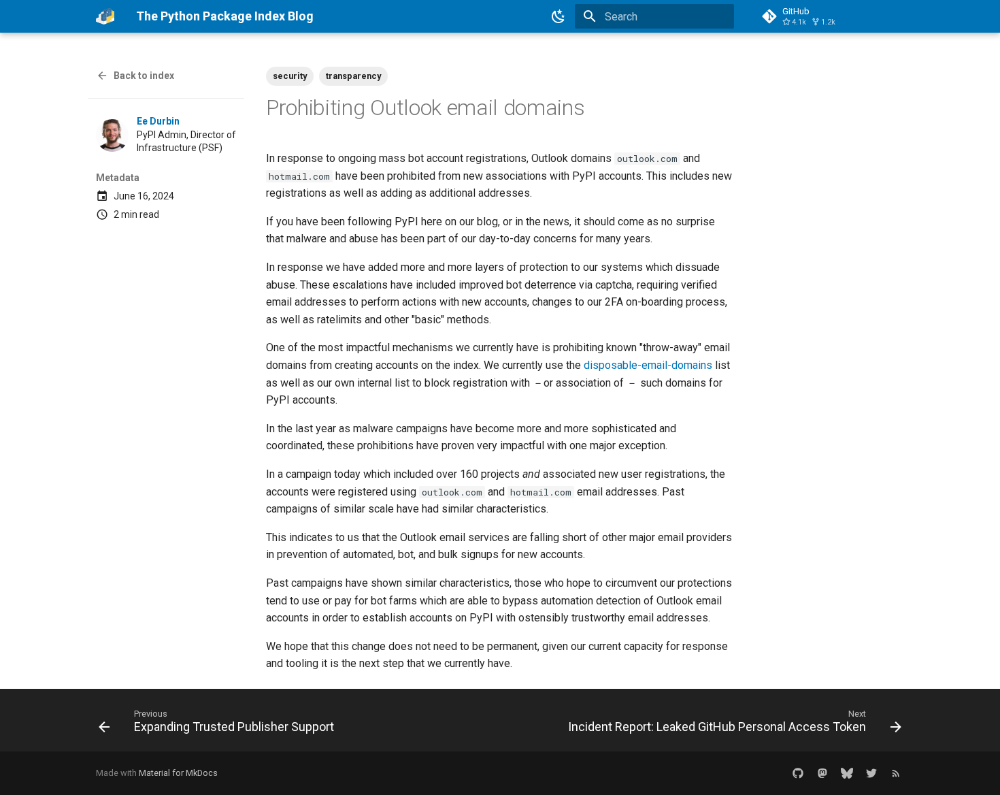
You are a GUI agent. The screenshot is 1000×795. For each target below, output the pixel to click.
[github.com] (798, 773)
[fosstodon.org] (822, 773)
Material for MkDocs (178, 773)
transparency (353, 76)
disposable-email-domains (648, 365)
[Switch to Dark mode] (558, 16)
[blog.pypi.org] (896, 773)
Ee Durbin (158, 121)
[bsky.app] (847, 773)
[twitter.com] (871, 773)
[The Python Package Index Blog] (105, 16)
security (290, 76)
